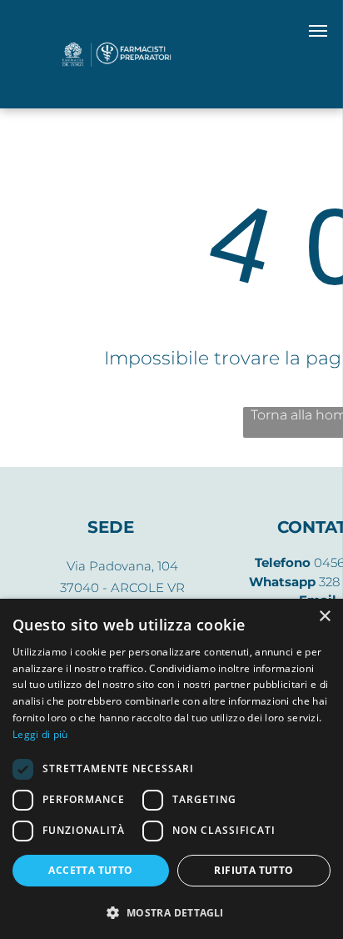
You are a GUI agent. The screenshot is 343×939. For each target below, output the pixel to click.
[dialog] (171, 769)
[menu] (318, 31)
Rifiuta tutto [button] (253, 870)
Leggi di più (40, 734)
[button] (171, 912)
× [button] (324, 616)
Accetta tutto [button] (90, 870)
